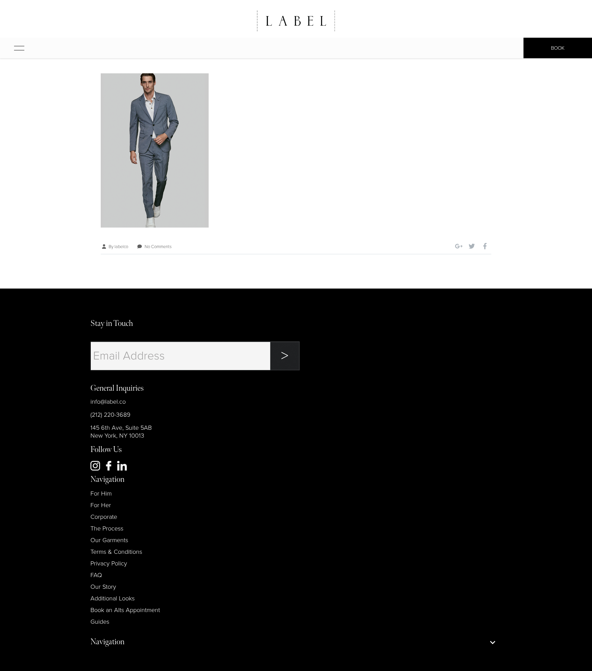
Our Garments (109, 540)
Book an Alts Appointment (125, 610)
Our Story (103, 586)
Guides (99, 621)
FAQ (96, 575)
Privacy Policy (108, 563)
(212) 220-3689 (110, 414)
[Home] (296, 21)
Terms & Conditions (116, 551)
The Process (106, 528)
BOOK (558, 48)
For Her (100, 505)
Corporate (103, 516)
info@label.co (108, 401)
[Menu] (12, 47)
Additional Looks (112, 598)
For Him (101, 493)
